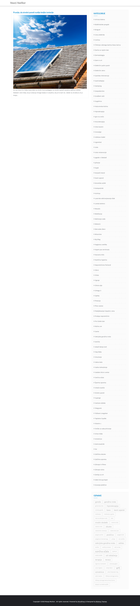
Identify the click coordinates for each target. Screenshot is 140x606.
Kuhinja (97, 193)
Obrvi (97, 270)
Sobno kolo (98, 362)
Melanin (98, 224)
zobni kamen (98, 576)
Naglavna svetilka (101, 245)
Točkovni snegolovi (101, 413)
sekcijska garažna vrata (105, 543)
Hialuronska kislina (101, 106)
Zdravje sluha (99, 470)
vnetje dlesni (109, 568)
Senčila (97, 342)
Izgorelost (98, 142)
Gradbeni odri (100, 96)
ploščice (110, 535)
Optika (97, 296)
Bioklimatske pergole (102, 24)
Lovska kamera (100, 204)
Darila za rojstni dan (102, 50)
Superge (98, 398)
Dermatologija (100, 55)
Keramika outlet (100, 183)
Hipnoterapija (99, 111)
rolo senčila (121, 539)
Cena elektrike (100, 35)
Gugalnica (98, 101)
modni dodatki (101, 522)
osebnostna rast (114, 530)
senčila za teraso (106, 547)
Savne (97, 331)
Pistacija (98, 301)
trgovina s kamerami (100, 563)
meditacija (98, 514)
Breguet (97, 30)
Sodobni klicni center (102, 372)
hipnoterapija (112, 506)
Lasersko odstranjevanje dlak (105, 198)
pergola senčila (99, 535)
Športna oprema (100, 383)
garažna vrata (110, 502)
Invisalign (98, 132)
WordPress (81, 601)
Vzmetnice (98, 439)
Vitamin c (98, 423)
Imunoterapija (100, 122)
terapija (98, 559)
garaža (98, 502)
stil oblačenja (111, 555)
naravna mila (114, 522)
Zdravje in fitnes (100, 464)
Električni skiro (100, 70)
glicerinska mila (99, 506)
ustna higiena (98, 568)
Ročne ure (98, 326)
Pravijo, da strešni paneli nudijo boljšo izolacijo (33, 12)
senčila (97, 547)
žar (96, 449)
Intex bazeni (99, 127)
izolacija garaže (99, 510)
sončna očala (102, 551)
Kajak (97, 168)
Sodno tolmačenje (101, 367)
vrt (118, 568)
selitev (121, 543)
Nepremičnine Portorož (103, 265)
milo (112, 518)
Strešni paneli (99, 393)
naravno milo (98, 526)
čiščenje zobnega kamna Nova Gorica (105, 580)
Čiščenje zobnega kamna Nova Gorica (108, 45)
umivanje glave (113, 563)
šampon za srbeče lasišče (101, 584)
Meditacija (98, 214)
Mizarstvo (98, 234)
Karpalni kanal (100, 173)
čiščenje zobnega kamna (112, 576)
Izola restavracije (100, 152)
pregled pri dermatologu (101, 539)
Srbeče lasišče (100, 388)
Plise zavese (99, 306)
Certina (97, 40)
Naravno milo (99, 255)
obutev (109, 526)
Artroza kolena (100, 19)
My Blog (97, 239)
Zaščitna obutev (100, 454)
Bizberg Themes (101, 601)
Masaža (97, 209)
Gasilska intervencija (102, 76)
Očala (97, 275)
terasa (108, 559)
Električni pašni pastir (102, 65)
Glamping (98, 86)
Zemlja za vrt (99, 475)
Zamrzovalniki (99, 444)
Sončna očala (99, 377)
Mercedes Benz (100, 229)
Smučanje (98, 357)
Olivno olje (98, 285)
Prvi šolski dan (100, 321)
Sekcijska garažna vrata (103, 337)
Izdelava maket (100, 137)
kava (108, 510)
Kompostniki (99, 188)
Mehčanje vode (100, 219)
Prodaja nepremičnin (102, 316)
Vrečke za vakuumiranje (103, 429)
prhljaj (113, 539)
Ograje (97, 280)
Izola (96, 147)
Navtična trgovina (101, 260)
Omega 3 (98, 291)
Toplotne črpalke (100, 418)
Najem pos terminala (102, 250)
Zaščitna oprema (100, 459)
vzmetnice (99, 572)
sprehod (114, 551)
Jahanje (97, 163)
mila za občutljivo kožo (101, 518)
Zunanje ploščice (100, 485)
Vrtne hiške (99, 434)
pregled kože (120, 535)
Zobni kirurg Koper (101, 480)
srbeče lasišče (98, 555)
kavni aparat (119, 510)
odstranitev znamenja (101, 530)
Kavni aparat (99, 178)
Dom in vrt (98, 60)
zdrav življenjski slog (112, 572)
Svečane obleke (100, 403)
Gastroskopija (99, 81)
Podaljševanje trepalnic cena (105, 311)
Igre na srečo (99, 117)
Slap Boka (98, 352)
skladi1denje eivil (101, 347)
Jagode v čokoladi (101, 158)
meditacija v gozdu (109, 514)
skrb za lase (117, 547)
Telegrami (98, 408)
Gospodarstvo (99, 91)
